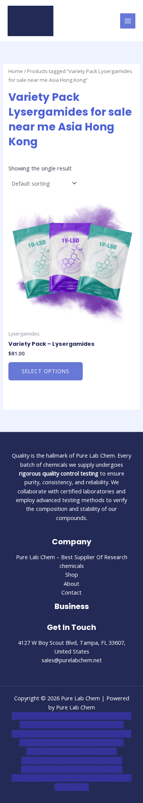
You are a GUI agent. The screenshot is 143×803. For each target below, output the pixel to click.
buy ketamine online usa (82, 724)
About (71, 583)
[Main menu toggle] (127, 21)
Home (15, 71)
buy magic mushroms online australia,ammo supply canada (71, 733)
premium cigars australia (66, 769)
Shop (71, 574)
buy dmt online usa (64, 742)
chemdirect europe (86, 716)
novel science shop (35, 716)
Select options (45, 371)
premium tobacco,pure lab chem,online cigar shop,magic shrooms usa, (71, 778)
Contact (71, 592)
